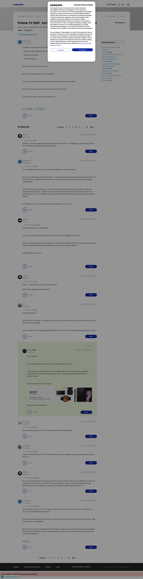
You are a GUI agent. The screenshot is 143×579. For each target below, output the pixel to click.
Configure (60, 50)
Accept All (82, 50)
